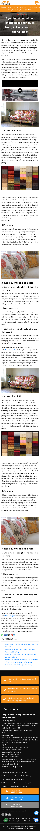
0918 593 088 (16, 791)
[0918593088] (36, 813)
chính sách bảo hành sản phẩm (13, 779)
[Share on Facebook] (5, 635)
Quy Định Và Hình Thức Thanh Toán (15, 772)
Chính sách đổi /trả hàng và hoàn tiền (15, 786)
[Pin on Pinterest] (12, 635)
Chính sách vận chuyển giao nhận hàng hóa (17, 783)
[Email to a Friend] (9, 635)
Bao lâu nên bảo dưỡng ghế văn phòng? (19, 665)
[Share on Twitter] (7, 635)
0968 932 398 (17, 798)
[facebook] (36, 820)
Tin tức (23, 15)
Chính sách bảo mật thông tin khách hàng (17, 776)
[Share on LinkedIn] (14, 635)
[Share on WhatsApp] (2, 635)
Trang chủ (16, 15)
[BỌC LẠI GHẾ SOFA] (5, 3)
